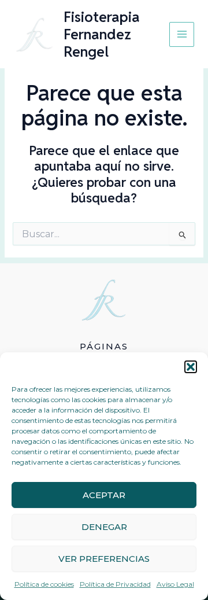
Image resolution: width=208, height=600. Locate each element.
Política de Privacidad (115, 584)
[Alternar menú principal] (181, 34)
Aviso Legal (175, 584)
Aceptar (104, 494)
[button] (190, 367)
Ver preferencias (104, 558)
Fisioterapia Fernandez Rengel (102, 34)
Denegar (104, 526)
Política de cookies (44, 584)
